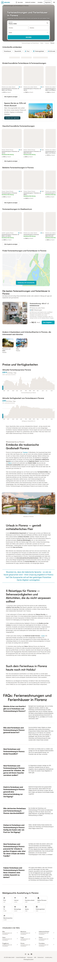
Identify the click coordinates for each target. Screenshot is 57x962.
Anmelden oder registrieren (12, 118)
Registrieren (48, 2)
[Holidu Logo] (8, 2)
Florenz (52, 43)
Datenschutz (41, 957)
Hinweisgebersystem (29, 959)
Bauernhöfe (18, 51)
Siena (9, 463)
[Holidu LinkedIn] (28, 954)
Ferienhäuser (7, 51)
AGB (35, 957)
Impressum (30, 957)
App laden (20, 2)
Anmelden (40, 2)
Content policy (48, 957)
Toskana (47, 43)
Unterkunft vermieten (30, 2)
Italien (41, 43)
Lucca (43, 635)
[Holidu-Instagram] (25, 954)
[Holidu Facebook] (31, 954)
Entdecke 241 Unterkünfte (26, 282)
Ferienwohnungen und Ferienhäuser (30, 43)
